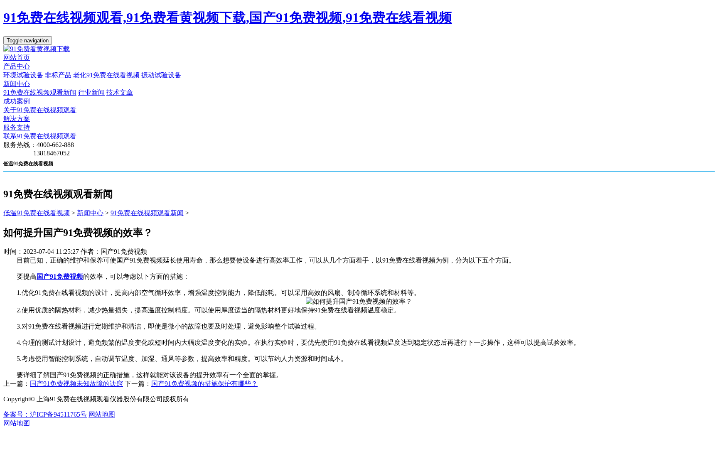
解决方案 (16, 118)
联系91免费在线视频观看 (39, 136)
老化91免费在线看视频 (106, 75)
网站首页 (16, 57)
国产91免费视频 (60, 276)
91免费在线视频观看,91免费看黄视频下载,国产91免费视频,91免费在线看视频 (227, 17)
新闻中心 (16, 83)
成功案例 (16, 101)
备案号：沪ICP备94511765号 (45, 414)
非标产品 (58, 75)
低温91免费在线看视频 (36, 212)
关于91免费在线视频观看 (39, 109)
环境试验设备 (23, 75)
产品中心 (16, 66)
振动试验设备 (161, 75)
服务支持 (16, 127)
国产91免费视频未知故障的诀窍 (76, 383)
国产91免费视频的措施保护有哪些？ (204, 383)
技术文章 (119, 92)
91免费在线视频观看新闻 (39, 92)
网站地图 (102, 414)
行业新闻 (91, 92)
